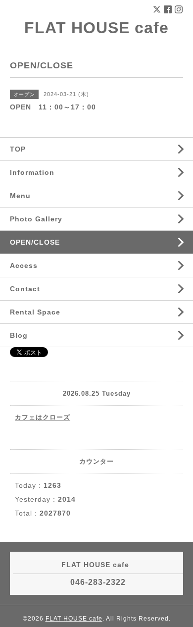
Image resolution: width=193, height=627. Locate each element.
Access (24, 265)
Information (32, 172)
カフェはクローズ (42, 417)
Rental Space (35, 312)
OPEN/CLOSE (35, 242)
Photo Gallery (36, 219)
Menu (20, 196)
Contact (25, 289)
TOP (18, 149)
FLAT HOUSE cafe (96, 28)
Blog (19, 335)
